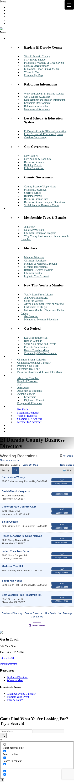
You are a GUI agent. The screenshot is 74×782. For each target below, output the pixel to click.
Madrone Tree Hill (12, 566)
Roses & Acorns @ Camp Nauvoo (22, 535)
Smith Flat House (12, 580)
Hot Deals (67, 455)
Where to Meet (15, 680)
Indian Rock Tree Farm (15, 551)
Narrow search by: (10, 460)
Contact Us (37, 616)
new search (67, 464)
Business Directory (12, 613)
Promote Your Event (18, 696)
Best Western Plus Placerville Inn (21, 594)
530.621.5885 (7, 657)
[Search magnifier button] (3, 735)
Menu (3, 1)
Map (62, 480)
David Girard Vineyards (16, 491)
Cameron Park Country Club (19, 506)
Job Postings (65, 613)
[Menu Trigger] (69, 5)
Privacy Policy (15, 699)
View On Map (30, 464)
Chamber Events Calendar (21, 693)
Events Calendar (34, 613)
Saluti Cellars (10, 521)
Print (69, 470)
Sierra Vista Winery (13, 477)
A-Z (16, 470)
